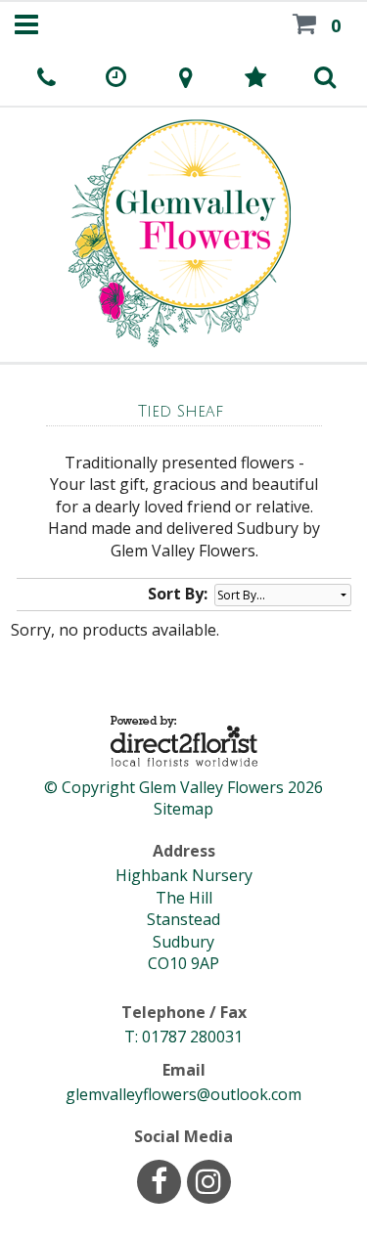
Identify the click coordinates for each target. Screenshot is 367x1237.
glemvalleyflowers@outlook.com (183, 1094)
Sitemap (183, 808)
